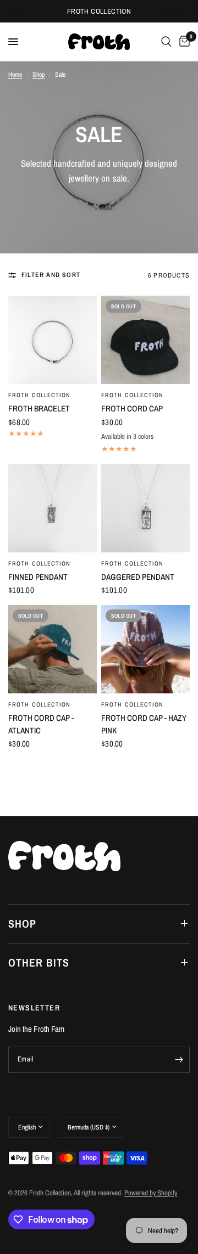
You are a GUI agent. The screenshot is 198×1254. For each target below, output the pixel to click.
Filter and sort (50, 274)
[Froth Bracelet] (52, 340)
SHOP (22, 923)
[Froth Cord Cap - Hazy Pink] (145, 649)
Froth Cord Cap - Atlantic (41, 724)
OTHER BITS (38, 962)
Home (15, 74)
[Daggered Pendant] (145, 508)
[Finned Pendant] (52, 508)
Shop (38, 74)
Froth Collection (39, 395)
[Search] (166, 41)
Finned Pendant (38, 577)
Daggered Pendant (137, 577)
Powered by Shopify (150, 1192)
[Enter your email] (179, 1060)
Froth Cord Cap (132, 408)
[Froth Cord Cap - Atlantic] (52, 649)
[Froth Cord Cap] (145, 340)
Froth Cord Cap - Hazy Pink (143, 724)
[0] (182, 41)
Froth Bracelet (39, 408)
